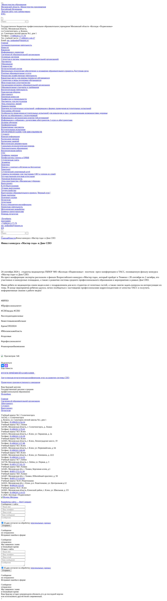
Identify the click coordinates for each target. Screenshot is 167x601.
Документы (6, 61)
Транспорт (5, 169)
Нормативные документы (12, 127)
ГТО (3, 153)
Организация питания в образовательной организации (25, 85)
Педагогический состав (11, 68)
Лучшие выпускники (10, 188)
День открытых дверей (11, 104)
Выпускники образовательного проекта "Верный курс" (26, 193)
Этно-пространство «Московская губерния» (20, 181)
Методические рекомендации (14, 143)
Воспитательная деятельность (14, 90)
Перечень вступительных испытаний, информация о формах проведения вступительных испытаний (46, 108)
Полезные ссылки (9, 197)
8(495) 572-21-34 (17, 471)
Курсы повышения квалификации (16, 204)
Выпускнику (7, 183)
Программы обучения (10, 111)
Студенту (5, 134)
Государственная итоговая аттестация (18, 176)
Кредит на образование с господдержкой (19, 115)
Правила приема (8, 106)
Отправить (6, 526)
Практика (5, 165)
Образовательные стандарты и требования (20, 87)
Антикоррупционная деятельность (16, 45)
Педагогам (6, 200)
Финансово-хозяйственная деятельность (19, 75)
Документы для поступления (14, 101)
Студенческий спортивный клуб (15, 172)
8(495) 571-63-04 (17, 478)
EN (2, 228)
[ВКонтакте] (2, 365)
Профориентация (8, 125)
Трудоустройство (8, 190)
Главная (4, 43)
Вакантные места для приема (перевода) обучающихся (25, 78)
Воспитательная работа (11, 150)
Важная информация (10, 136)
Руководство (6, 66)
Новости (5, 47)
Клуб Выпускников (10, 186)
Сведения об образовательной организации (20, 54)
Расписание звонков (10, 139)
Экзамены (5, 162)
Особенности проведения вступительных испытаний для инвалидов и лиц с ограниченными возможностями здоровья (54, 113)
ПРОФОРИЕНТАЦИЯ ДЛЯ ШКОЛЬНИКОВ (21, 132)
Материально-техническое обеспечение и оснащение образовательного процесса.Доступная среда (45, 71)
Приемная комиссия (10, 97)
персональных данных (41, 523)
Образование (7, 64)
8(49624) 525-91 (17, 485)
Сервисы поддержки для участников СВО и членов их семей (28, 174)
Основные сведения (10, 57)
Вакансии (5, 50)
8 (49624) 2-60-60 (17, 450)
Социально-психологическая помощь (17, 146)
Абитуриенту (7, 94)
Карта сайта (6, 499)
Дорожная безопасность (11, 179)
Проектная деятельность (12, 207)
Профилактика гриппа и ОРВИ (15, 157)
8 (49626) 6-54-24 (17, 422)
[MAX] (6, 365)
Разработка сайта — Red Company (16, 502)
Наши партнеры (8, 195)
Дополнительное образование (14, 148)
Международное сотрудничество (15, 83)
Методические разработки (12, 209)
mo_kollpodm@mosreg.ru (18, 40)
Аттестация (6, 202)
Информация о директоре (12, 52)
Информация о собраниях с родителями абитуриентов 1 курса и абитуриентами (36, 120)
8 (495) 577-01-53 (17, 464)
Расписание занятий (10, 141)
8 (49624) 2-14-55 (17, 457)
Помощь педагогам (9, 214)
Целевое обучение (9, 122)
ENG (3, 14)
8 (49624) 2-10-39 (17, 436)
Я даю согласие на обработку (27, 523)
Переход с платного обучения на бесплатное (21, 167)
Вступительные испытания (13, 129)
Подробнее (6, 394)
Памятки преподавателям (12, 211)
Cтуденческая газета (10, 160)
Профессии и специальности (14, 99)
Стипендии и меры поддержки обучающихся (21, 80)
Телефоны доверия (9, 155)
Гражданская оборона (10, 92)
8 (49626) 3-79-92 (17, 429)
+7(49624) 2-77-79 (18, 36)
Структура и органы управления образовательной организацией (30, 59)
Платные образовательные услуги (16, 73)
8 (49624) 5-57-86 (17, 443)
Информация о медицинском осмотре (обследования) (25, 118)
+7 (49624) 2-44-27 (27, 38)
